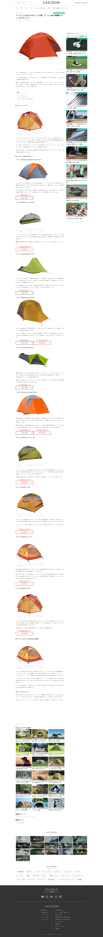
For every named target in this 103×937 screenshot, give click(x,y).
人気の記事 (84, 2)
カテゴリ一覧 (45, 914)
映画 (28, 875)
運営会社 (57, 928)
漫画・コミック (54, 875)
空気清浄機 (20, 871)
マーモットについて (22, 95)
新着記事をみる (44, 910)
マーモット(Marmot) (20, 822)
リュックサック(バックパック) (66, 879)
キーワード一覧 (44, 917)
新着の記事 (78, 2)
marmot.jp (62, 69)
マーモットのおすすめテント (23, 97)
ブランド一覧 (45, 919)
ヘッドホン (20, 875)
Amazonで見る (24, 197)
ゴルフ (38, 871)
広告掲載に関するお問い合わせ (62, 917)
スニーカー (31, 879)
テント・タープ (31, 816)
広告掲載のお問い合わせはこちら (73, 33)
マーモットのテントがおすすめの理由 (25, 99)
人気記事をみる (44, 912)
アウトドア (25, 20)
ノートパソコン (48, 871)
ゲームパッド (68, 871)
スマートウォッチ (78, 875)
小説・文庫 (36, 875)
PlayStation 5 (52, 879)
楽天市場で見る (24, 249)
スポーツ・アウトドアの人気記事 (77, 221)
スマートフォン (66, 875)
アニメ (44, 875)
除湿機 (79, 879)
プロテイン (30, 871)
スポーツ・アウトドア (59, 12)
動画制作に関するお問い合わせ (62, 919)
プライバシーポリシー (60, 926)
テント (17, 20)
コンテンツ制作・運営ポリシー (62, 912)
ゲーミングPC (21, 879)
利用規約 (57, 924)
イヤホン (78, 871)
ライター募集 (58, 921)
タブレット (58, 871)
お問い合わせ (58, 914)
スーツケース (41, 879)
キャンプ (21, 20)
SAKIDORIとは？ (59, 910)
